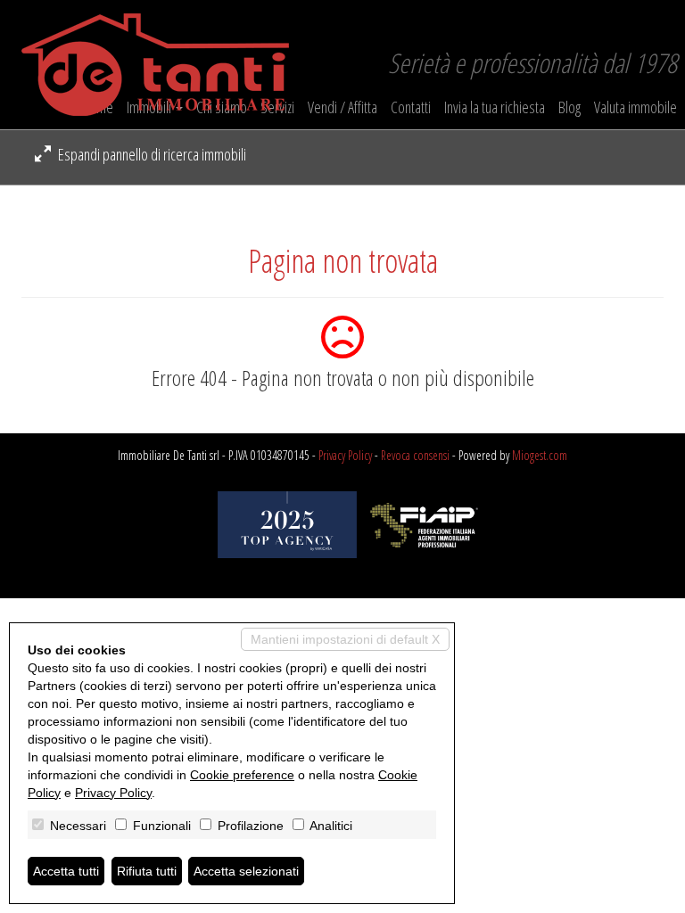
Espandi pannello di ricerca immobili (150, 154)
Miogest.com (539, 455)
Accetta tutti (66, 871)
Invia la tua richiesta (494, 107)
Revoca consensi (415, 455)
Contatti (411, 107)
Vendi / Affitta (342, 107)
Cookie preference (242, 775)
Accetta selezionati (246, 871)
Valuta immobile (635, 107)
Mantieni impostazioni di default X (345, 639)
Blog (569, 107)
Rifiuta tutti (147, 871)
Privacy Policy (345, 455)
